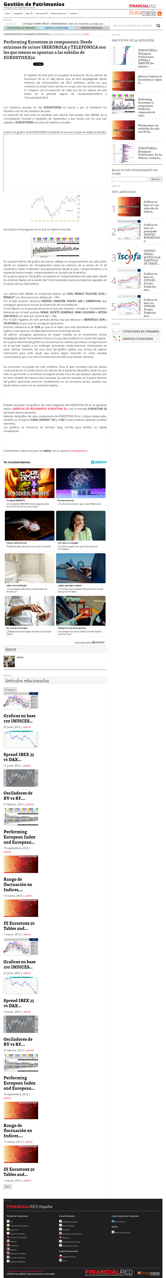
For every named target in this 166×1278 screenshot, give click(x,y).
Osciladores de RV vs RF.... (18, 795)
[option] (21, 710)
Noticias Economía (70, 1222)
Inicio (7, 13)
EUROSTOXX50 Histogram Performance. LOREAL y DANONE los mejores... (148, 58)
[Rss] (160, 14)
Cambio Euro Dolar (70, 1246)
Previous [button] (10, 689)
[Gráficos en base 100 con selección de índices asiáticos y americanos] (129, 206)
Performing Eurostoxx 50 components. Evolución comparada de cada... (146, 107)
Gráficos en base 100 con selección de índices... (151, 206)
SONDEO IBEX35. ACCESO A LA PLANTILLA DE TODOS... (152, 257)
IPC (11, 1222)
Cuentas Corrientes (17, 1257)
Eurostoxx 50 (42, 13)
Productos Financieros (19, 1225)
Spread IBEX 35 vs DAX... (19, 757)
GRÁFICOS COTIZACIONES (56, 28)
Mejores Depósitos (17, 1261)
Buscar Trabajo (68, 1225)
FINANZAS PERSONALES (92, 28)
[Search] (158, 25)
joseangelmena (78, 451)
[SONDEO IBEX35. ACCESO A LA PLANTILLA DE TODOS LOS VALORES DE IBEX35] (129, 255)
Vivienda (66, 1230)
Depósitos (13, 1230)
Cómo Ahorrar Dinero (71, 1242)
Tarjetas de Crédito (17, 1253)
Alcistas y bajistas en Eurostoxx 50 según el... (150, 79)
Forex (64, 1260)
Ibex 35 (29, 13)
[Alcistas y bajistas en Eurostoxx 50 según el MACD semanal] (123, 81)
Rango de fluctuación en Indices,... (18, 884)
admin (86, 34)
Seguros (13, 1249)
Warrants (66, 1238)
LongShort (18, 13)
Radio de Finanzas (122, 1232)
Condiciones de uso (16, 1271)
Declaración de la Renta (72, 1234)
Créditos (13, 1241)
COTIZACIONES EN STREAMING (21, 28)
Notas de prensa (58, 13)
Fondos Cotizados (17, 1233)
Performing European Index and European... (19, 836)
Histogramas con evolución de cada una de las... (148, 128)
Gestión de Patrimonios (34, 4)
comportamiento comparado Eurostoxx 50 (27, 34)
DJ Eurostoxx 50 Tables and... (19, 925)
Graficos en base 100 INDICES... (20, 718)
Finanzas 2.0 (119, 1221)
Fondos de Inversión (18, 1237)
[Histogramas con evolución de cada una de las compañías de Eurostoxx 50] (123, 130)
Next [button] (8, 1186)
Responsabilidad (34, 1271)
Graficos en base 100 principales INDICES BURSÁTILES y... (152, 232)
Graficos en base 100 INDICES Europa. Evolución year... (150, 281)
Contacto (73, 13)
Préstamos (14, 1245)
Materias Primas (69, 1256)
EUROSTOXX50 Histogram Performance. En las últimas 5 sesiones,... (150, 153)
